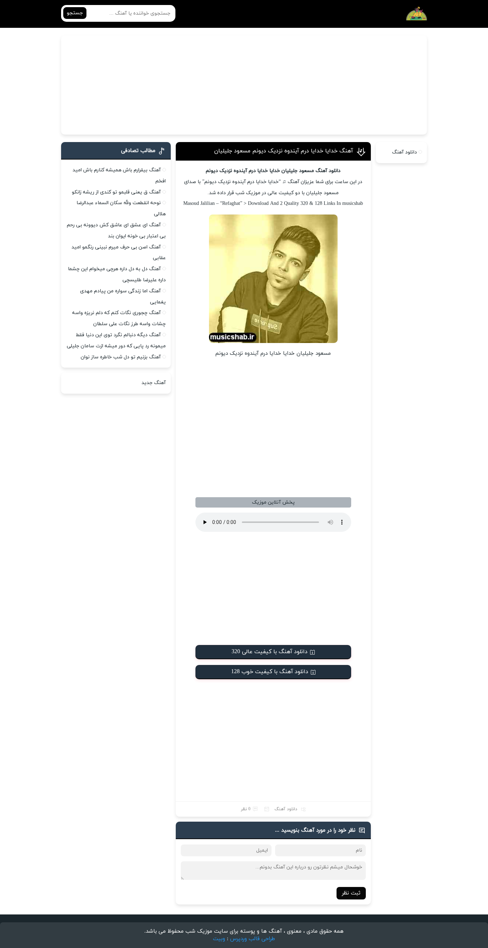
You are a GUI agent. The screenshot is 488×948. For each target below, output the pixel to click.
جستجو (75, 13)
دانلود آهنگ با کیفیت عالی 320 (269, 652)
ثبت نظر (351, 893)
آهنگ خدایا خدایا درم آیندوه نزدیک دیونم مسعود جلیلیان (283, 151)
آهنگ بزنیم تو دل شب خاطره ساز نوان (121, 357)
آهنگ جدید (153, 382)
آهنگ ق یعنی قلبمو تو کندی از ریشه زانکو (116, 192)
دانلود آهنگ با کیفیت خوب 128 (269, 672)
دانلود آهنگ (285, 809)
